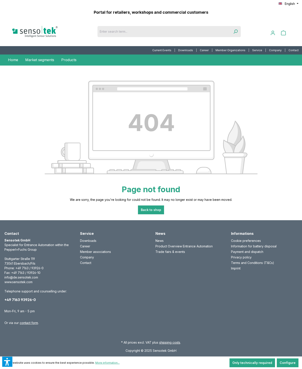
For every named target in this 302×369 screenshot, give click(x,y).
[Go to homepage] (42, 32)
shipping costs (169, 342)
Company (275, 50)
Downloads (185, 50)
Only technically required (252, 363)
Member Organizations (230, 50)
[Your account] (273, 32)
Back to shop (151, 210)
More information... (107, 362)
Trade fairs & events (170, 252)
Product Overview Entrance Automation (184, 246)
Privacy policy (241, 257)
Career (204, 50)
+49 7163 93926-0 (20, 299)
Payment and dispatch (247, 252)
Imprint (236, 268)
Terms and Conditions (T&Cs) (252, 263)
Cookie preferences (246, 241)
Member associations (95, 252)
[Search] (235, 31)
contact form (29, 323)
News (159, 241)
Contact (294, 50)
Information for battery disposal (254, 246)
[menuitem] (162, 50)
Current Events (161, 50)
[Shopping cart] (283, 32)
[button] (7, 362)
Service (257, 50)
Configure (288, 363)
